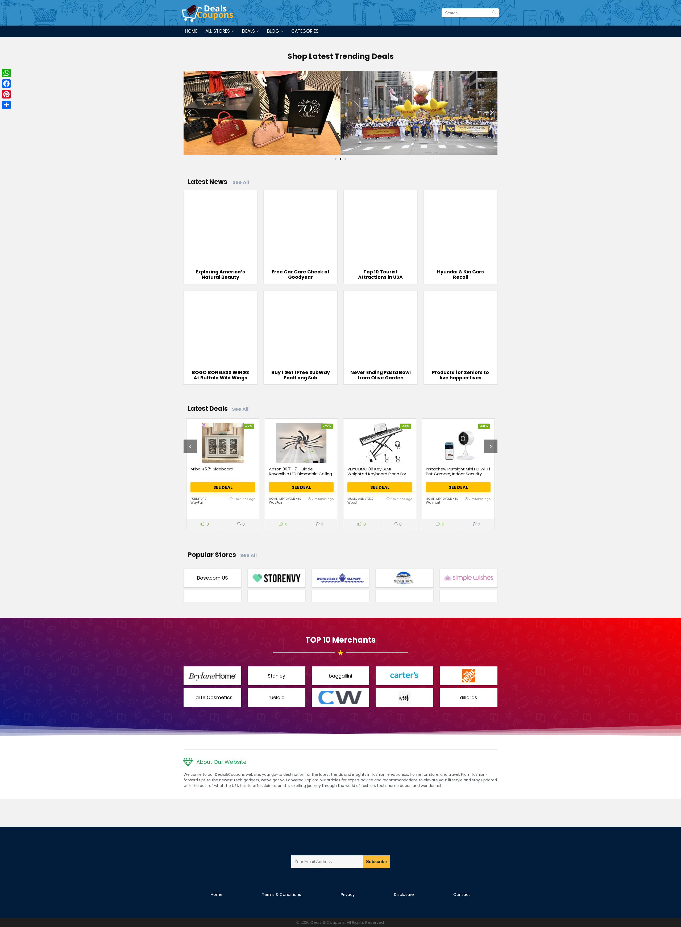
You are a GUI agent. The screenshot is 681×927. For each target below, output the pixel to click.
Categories (304, 31)
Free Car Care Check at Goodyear (301, 274)
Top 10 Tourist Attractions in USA (380, 274)
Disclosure (404, 894)
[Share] (6, 105)
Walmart (433, 502)
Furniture (198, 499)
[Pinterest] (6, 94)
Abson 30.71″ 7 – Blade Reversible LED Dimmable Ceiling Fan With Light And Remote (300, 473)
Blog (273, 31)
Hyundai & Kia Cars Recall (460, 274)
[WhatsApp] (6, 73)
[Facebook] (6, 83)
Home (191, 31)
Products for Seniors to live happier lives (460, 375)
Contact (461, 894)
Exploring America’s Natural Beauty (220, 274)
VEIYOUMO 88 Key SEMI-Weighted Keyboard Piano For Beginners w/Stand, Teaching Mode (376, 476)
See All (240, 182)
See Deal (222, 487)
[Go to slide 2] (340, 159)
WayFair (197, 502)
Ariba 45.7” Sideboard (211, 469)
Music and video (360, 499)
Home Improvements (285, 499)
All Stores (217, 31)
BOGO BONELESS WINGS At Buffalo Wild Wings (220, 375)
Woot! (352, 502)
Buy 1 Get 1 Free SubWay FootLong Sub (300, 375)
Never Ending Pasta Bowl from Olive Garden (380, 375)
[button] (189, 112)
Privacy (348, 894)
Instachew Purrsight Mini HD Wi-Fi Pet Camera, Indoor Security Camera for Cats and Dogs (458, 473)
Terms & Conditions (281, 894)
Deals (248, 31)
